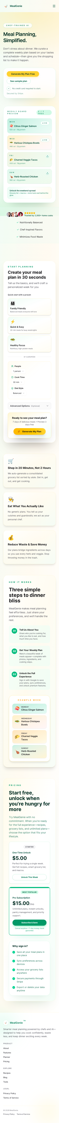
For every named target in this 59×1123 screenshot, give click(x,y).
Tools (5, 1082)
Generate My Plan (31, 431)
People (18, 366)
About (6, 1048)
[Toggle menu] (54, 6)
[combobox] (18, 371)
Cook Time (20, 377)
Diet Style (19, 388)
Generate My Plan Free (23, 74)
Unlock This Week (29, 877)
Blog (5, 1077)
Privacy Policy (9, 1093)
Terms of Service (11, 1098)
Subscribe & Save (29, 922)
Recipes (7, 1073)
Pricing (6, 1061)
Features (7, 1052)
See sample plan (18, 81)
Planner (6, 1057)
